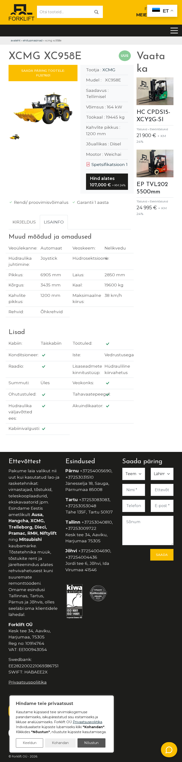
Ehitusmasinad (32, 40)
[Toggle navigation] (174, 30)
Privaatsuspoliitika (28, 682)
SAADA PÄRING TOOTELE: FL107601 (43, 73)
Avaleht (15, 40)
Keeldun (29, 743)
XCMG (108, 69)
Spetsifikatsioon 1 (108, 164)
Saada (162, 555)
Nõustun (91, 743)
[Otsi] (96, 11)
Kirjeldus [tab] (24, 221)
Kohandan (60, 743)
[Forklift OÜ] (22, 12)
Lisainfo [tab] (54, 221)
